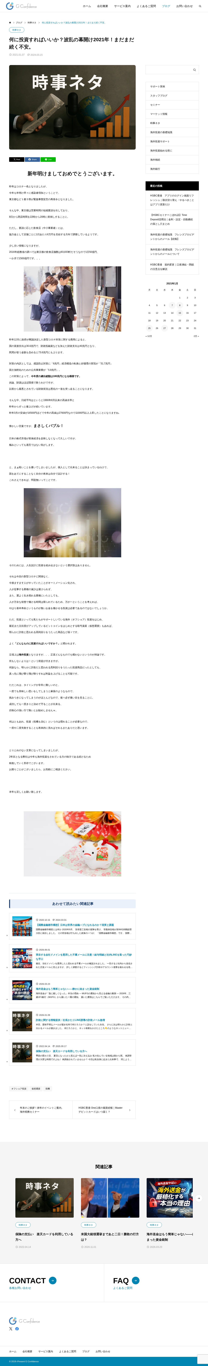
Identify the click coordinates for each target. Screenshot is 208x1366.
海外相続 (155, 159)
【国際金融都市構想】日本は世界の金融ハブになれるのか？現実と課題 (75, 925)
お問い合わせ (184, 6)
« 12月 (149, 336)
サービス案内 (122, 6)
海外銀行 (155, 169)
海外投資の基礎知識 (161, 132)
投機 (48, 1088)
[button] (199, 1198)
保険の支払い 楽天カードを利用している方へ (61, 1051)
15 (180, 313)
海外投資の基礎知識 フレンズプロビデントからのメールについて (172, 251)
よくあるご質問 (146, 6)
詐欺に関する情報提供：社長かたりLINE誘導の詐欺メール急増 (70, 1020)
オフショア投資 (18, 1088)
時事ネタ (16, 30)
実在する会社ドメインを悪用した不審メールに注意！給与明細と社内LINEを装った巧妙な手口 (84, 956)
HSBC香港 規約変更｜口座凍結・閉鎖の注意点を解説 (172, 266)
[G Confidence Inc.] (21, 6)
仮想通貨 (36, 1088)
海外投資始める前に (161, 150)
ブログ (166, 6)
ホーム (87, 6)
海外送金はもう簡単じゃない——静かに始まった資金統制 (67, 989)
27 (164, 328)
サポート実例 (157, 86)
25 (149, 328)
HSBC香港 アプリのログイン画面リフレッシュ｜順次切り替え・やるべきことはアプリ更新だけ (172, 200)
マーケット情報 (158, 114)
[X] (11, 1329)
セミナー (155, 104)
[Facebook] (17, 1329)
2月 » (196, 336)
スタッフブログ (158, 95)
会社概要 (102, 6)
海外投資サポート (160, 141)
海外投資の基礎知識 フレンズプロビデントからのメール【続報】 (172, 236)
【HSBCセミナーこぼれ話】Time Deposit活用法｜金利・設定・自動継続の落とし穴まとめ (171, 219)
